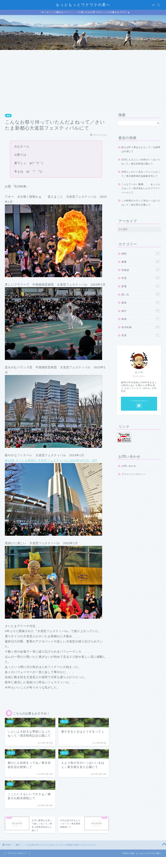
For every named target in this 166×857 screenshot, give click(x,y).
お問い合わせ (149, 102)
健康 (8, 116)
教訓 (140, 302)
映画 (140, 319)
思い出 (140, 294)
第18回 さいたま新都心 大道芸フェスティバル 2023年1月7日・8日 (51, 460)
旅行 (140, 310)
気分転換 (140, 327)
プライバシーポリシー (133, 474)
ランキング (96, 102)
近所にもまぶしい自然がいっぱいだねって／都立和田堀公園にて (140, 161)
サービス (70, 102)
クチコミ (123, 102)
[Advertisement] (83, 74)
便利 (140, 253)
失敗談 (140, 270)
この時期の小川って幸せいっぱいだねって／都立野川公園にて (140, 202)
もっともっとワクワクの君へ (83, 4)
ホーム (16, 102)
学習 (140, 278)
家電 (140, 286)
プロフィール (43, 102)
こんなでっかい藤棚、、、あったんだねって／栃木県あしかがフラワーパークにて (140, 188)
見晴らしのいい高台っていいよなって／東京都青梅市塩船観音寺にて (140, 174)
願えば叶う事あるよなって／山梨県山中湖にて (140, 149)
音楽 (140, 335)
